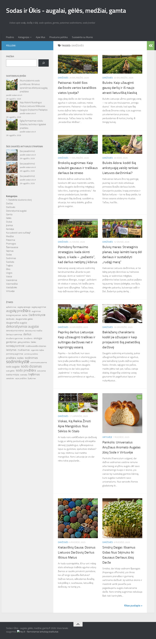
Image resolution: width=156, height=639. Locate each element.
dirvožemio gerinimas (14, 338)
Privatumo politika (58, 37)
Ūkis (8, 269)
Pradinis (10, 37)
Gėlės (8, 218)
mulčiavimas (24, 350)
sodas (20, 358)
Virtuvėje (107, 437)
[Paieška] (43, 63)
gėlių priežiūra (24, 342)
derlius (27, 334)
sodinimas (31, 358)
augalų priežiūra (18, 311)
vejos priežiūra (21, 378)
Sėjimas (10, 251)
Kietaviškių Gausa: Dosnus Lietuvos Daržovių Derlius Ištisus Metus (76, 552)
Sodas (9, 254)
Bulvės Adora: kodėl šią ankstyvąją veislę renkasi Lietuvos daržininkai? (120, 168)
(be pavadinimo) (27, 151)
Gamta (9, 214)
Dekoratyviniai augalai (16, 210)
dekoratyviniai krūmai (15, 330)
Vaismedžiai (12, 283)
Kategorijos (23, 37)
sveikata (23, 374)
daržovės (10, 319)
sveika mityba (12, 374)
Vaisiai (9, 276)
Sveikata (10, 262)
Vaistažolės (11, 287)
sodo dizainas (31, 366)
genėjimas (11, 342)
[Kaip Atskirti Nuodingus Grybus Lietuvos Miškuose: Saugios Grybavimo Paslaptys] (12, 107)
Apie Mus (40, 37)
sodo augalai (13, 366)
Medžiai (10, 236)
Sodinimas (11, 258)
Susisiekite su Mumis (82, 37)
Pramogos (11, 243)
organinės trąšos (37, 350)
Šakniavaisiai (12, 247)
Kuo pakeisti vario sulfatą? (18, 232)
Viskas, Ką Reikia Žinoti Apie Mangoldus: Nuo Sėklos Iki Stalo (74, 426)
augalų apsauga (24, 307)
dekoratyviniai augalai (22, 326)
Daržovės (63, 78)
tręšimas (34, 374)
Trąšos (9, 265)
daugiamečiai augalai (16, 322)
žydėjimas (32, 378)
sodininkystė (17, 362)
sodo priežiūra (26, 370)
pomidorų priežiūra (31, 354)
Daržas (9, 203)
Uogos (9, 273)
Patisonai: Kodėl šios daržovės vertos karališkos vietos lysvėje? (77, 88)
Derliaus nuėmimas (14, 334)
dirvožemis (28, 338)
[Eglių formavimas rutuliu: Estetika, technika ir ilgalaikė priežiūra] (12, 125)
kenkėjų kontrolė (15, 345)
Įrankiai (9, 225)
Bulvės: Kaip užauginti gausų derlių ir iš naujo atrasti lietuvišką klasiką (119, 88)
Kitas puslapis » (133, 605)
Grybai (9, 221)
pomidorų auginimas (14, 354)
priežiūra (11, 357)
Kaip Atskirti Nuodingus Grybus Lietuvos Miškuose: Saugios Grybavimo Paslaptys (34, 106)
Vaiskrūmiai (11, 280)
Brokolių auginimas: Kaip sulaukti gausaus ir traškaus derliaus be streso (78, 168)
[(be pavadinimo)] (12, 155)
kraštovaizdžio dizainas (36, 346)
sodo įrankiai (41, 371)
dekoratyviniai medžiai (33, 331)
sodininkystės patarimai (38, 363)
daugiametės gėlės (24, 319)
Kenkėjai (10, 229)
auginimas (36, 311)
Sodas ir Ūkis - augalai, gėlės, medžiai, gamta (66, 10)
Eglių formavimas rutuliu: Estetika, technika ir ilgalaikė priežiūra (33, 124)
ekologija (38, 338)
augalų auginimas (39, 307)
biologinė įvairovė (13, 315)
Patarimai (10, 240)
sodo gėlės (10, 371)
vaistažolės (10, 379)
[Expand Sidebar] (150, 45)
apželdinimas (11, 307)
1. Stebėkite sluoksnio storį (19, 199)
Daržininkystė (37, 315)
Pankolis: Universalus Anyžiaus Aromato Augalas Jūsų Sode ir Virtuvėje (121, 447)
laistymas (11, 349)
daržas (24, 315)
